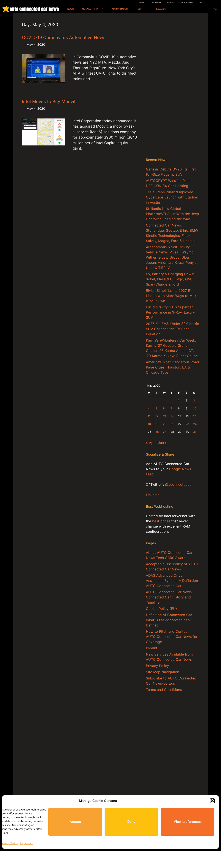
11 (149, 416)
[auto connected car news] (6, 9)
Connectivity (90, 9)
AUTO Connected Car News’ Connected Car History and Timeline (169, 597)
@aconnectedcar (179, 484)
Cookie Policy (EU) (161, 608)
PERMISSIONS (187, 3)
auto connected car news (34, 8)
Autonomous (120, 9)
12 (156, 416)
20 (164, 424)
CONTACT (171, 3)
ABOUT (142, 3)
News (70, 9)
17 (194, 416)
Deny (131, 822)
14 (172, 416)
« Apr (150, 442)
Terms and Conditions (164, 689)
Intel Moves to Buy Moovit (49, 101)
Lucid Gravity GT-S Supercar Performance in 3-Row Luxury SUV (170, 312)
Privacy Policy (9, 843)
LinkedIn (152, 495)
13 (164, 416)
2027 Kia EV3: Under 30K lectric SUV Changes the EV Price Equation (172, 329)
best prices (161, 521)
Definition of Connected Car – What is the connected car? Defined (170, 620)
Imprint (151, 648)
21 (172, 424)
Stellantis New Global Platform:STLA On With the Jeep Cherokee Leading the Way (172, 213)
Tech (139, 9)
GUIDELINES (156, 3)
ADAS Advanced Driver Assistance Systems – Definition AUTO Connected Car (172, 580)
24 (195, 424)
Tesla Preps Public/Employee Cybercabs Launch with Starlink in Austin (172, 197)
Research (160, 9)
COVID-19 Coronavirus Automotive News (63, 37)
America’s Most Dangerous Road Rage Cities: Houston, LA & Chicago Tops (172, 367)
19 (156, 424)
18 (149, 424)
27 (164, 431)
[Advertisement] (172, 86)
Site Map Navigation (162, 672)
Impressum (26, 843)
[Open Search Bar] (215, 9)
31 (194, 431)
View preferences (188, 822)
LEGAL (202, 3)
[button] (212, 801)
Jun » (162, 442)
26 (157, 431)
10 (194, 408)
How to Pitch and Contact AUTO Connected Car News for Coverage (171, 636)
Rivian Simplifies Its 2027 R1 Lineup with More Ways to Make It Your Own (172, 295)
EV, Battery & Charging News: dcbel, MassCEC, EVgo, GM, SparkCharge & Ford (170, 279)
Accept (75, 822)
